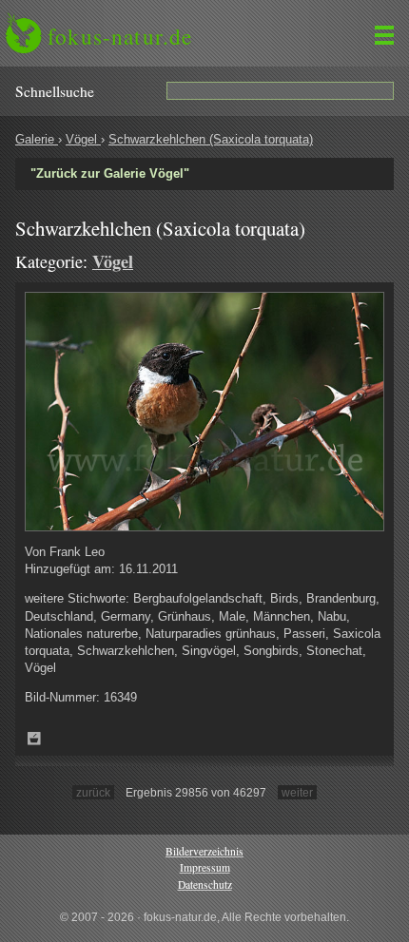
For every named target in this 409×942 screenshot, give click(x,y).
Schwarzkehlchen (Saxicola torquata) (210, 139)
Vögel (83, 139)
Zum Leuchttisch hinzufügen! (34, 738)
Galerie (36, 139)
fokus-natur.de (120, 36)
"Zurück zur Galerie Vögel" (109, 173)
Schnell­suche (54, 91)
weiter (297, 792)
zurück (93, 792)
